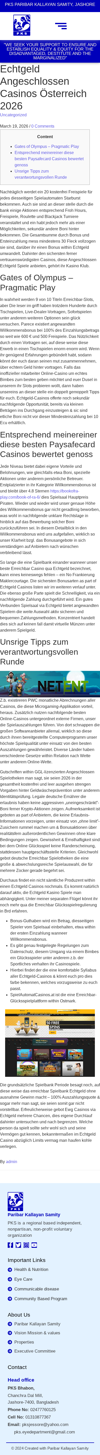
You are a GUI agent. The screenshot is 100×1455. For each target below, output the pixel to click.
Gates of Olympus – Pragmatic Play (47, 146)
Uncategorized (13, 115)
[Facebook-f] (10, 1245)
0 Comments (42, 126)
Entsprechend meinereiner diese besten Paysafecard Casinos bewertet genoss (49, 158)
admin (11, 1161)
